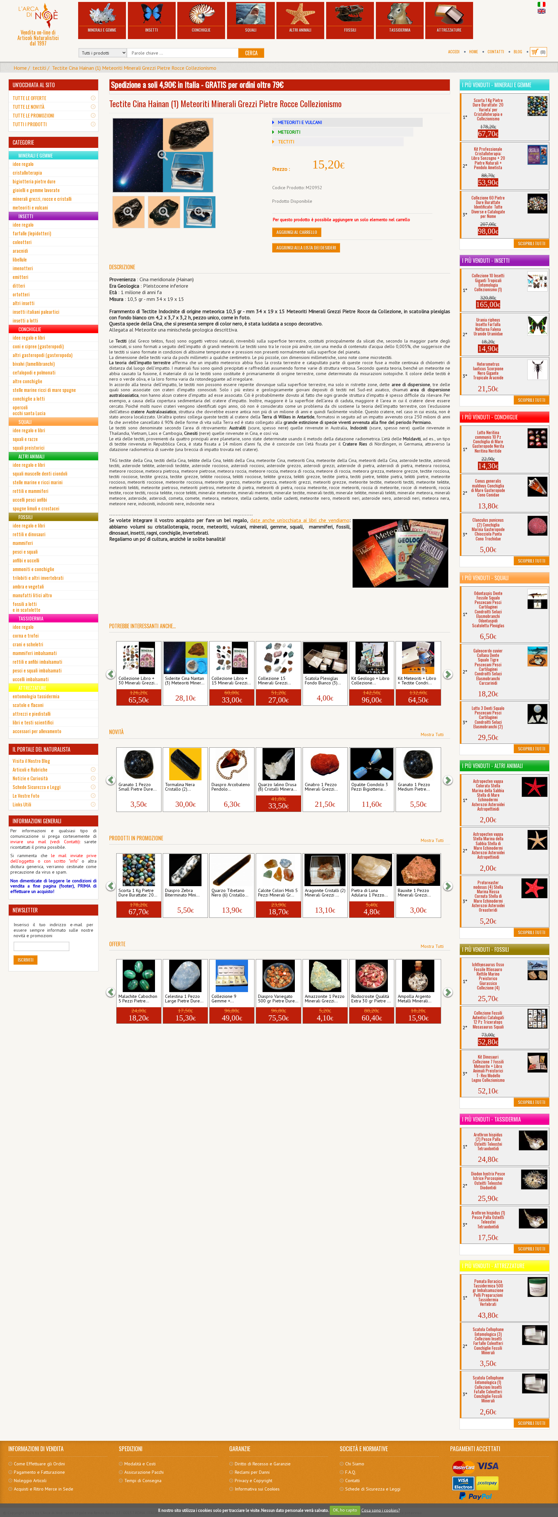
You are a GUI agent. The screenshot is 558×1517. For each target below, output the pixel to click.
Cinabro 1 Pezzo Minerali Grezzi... (321, 787)
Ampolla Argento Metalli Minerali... (414, 999)
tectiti (39, 68)
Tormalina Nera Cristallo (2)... (180, 787)
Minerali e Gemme (102, 30)
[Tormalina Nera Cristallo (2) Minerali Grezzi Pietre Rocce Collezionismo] (185, 764)
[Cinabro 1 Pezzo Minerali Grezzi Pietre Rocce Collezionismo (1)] (325, 764)
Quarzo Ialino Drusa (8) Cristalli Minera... (277, 787)
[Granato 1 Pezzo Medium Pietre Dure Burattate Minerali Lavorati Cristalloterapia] (418, 764)
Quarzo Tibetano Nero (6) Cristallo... (230, 893)
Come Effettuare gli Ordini (39, 1464)
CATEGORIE (23, 142)
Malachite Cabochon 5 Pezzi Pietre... (138, 999)
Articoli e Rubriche (30, 769)
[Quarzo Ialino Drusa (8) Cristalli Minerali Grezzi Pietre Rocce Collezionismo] (278, 764)
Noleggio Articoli (30, 1480)
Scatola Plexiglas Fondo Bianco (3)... (323, 681)
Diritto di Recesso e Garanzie (263, 1464)
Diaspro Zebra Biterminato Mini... (182, 893)
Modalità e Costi (140, 1464)
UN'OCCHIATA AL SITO (34, 85)
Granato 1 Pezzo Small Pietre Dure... (138, 787)
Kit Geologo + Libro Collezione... (370, 681)
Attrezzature (449, 30)
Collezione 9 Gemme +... (224, 999)
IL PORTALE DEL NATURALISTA (41, 749)
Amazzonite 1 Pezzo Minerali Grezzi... (325, 999)
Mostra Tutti (432, 734)
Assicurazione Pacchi (144, 1472)
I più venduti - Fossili (485, 949)
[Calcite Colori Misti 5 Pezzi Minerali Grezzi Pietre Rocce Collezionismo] (278, 870)
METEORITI (289, 132)
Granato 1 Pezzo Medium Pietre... (414, 787)
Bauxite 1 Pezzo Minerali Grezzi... (414, 893)
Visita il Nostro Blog (31, 760)
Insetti (151, 30)
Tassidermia (399, 30)
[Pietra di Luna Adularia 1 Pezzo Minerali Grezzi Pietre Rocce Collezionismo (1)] (371, 870)
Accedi (454, 51)
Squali (250, 30)
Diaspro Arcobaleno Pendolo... (231, 787)
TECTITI (286, 142)
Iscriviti (25, 959)
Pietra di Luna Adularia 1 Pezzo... (369, 893)
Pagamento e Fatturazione (39, 1472)
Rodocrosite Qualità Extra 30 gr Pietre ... (371, 999)
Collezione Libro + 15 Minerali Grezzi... (231, 681)
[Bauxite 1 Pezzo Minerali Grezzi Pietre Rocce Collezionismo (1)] (418, 870)
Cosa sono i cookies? (380, 1510)
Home (473, 51)
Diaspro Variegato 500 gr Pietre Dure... (278, 999)
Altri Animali (300, 30)
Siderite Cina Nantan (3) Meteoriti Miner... (184, 681)
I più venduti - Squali (485, 578)
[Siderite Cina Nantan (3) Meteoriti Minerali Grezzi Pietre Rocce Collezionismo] (185, 658)
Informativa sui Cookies (257, 1489)
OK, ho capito (345, 1510)
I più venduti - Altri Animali (492, 766)
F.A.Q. (350, 1472)
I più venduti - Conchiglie (490, 417)
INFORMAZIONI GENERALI (37, 821)
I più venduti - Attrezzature (493, 1266)
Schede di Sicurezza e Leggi (372, 1489)
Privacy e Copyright (253, 1480)
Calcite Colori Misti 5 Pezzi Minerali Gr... (278, 893)
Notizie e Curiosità (30, 778)
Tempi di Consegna (142, 1480)
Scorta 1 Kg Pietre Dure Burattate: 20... (138, 893)
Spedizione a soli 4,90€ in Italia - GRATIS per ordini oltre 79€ (197, 84)
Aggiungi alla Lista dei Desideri (306, 247)
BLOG (518, 51)
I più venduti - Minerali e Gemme (496, 85)
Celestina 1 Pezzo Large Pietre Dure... (184, 999)
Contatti (496, 51)
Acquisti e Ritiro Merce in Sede (43, 1489)
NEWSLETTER (25, 910)
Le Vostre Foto (26, 795)
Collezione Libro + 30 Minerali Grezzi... (138, 681)
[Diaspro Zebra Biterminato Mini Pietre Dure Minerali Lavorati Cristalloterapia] (185, 870)
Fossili (350, 30)
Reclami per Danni (252, 1472)
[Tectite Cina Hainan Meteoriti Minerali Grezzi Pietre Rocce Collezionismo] (163, 155)
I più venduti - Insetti (486, 260)
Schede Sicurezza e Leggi (37, 786)
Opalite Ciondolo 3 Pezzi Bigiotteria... (369, 787)
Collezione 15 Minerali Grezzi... (274, 681)
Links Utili (22, 804)
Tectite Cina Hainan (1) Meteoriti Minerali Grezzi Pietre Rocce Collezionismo (134, 68)
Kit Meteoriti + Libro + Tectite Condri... (417, 681)
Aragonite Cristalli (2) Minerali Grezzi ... (325, 893)
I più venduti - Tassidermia (491, 1119)
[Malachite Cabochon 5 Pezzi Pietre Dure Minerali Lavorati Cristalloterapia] (138, 976)
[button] (114, 673)
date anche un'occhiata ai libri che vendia (296, 520)
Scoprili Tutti (531, 243)
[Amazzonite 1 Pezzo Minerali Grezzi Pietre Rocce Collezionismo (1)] (325, 976)
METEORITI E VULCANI (300, 122)
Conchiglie (201, 30)
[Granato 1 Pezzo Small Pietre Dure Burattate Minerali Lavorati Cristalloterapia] (138, 764)
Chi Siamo (354, 1464)
